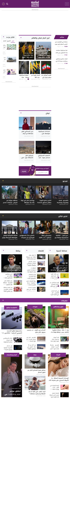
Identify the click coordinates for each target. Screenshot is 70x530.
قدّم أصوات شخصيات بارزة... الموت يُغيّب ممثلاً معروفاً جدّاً (54, 339)
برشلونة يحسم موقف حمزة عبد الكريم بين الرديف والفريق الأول (12, 270)
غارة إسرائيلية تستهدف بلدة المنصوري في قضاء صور (61, 51)
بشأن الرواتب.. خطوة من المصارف (4, 46)
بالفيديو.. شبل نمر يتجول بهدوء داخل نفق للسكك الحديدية (31, 339)
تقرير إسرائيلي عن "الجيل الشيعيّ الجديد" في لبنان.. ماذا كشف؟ (54, 284)
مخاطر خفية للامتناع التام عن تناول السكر (36, 371)
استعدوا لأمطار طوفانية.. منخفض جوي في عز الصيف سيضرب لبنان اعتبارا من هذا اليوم (4, 58)
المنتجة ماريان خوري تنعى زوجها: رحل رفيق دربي (54, 395)
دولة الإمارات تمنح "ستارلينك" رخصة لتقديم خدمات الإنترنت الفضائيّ (31, 283)
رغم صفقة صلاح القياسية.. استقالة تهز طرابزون (7, 283)
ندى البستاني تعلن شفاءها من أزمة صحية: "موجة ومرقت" (26, 133)
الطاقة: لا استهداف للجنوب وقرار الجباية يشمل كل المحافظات (31, 270)
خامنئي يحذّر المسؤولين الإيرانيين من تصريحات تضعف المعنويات (27, 237)
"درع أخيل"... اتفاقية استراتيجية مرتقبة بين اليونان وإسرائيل (61, 237)
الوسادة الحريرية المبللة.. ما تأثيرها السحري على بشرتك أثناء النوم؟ (59, 380)
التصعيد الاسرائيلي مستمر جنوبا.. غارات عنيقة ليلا (44, 157)
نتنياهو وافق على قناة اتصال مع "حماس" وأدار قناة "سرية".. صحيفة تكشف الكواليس (58, 271)
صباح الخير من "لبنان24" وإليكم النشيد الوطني (4, 71)
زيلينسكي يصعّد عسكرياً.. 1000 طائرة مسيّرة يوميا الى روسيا (44, 237)
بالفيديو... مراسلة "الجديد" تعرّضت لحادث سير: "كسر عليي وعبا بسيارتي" (54, 347)
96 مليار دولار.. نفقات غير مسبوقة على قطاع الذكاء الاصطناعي (31, 257)
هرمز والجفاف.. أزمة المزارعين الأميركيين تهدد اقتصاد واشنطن (32, 276)
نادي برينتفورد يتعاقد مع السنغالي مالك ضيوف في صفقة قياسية (7, 276)
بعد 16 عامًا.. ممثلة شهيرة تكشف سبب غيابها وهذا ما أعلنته (60, 332)
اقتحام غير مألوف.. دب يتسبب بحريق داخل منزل (36, 331)
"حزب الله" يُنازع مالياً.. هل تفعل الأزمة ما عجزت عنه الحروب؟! (54, 276)
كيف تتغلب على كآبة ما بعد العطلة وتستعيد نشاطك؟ (36, 392)
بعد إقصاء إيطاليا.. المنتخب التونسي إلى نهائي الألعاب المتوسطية (7, 289)
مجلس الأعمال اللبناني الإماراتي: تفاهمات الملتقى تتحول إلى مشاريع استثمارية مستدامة (31, 263)
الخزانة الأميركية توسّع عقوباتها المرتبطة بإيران (9, 236)
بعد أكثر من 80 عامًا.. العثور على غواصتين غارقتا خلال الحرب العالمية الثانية (31, 347)
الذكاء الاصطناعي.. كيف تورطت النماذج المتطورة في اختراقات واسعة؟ (7, 340)
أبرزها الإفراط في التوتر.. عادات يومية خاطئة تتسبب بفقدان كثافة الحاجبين (54, 387)
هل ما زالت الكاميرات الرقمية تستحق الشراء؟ (8, 348)
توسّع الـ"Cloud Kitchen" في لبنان (31, 288)
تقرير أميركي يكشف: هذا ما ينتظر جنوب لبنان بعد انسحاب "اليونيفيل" (43, 58)
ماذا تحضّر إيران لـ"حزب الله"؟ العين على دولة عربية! (27, 57)
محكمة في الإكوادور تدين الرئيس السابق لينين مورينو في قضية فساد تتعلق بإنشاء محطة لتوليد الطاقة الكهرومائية (60, 43)
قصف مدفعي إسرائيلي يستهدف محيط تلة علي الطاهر (61, 60)
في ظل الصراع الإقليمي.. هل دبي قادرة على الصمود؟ (55, 293)
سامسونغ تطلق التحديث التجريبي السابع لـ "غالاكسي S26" (12, 332)
